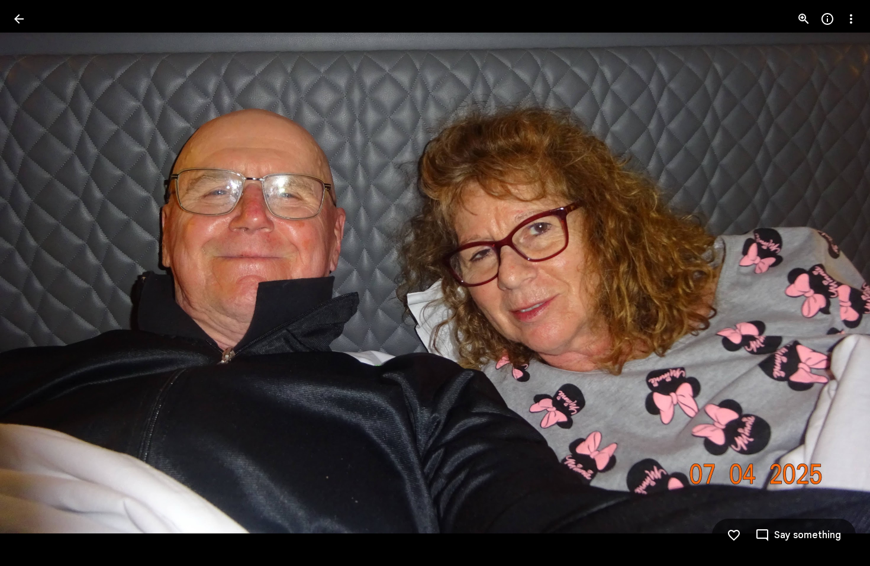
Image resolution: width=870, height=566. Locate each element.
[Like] (734, 535)
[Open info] (827, 19)
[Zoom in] (804, 19)
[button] (33, 283)
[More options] (851, 19)
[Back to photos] (19, 19)
